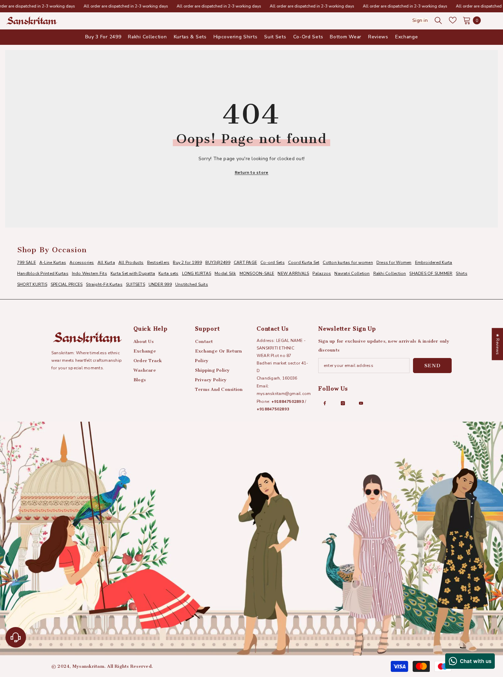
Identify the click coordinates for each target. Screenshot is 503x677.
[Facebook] (324, 403)
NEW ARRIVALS (293, 273)
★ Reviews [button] (497, 344)
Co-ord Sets (272, 262)
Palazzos (321, 273)
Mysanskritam (88, 666)
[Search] (438, 20)
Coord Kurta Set (304, 262)
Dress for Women (394, 262)
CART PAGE (245, 262)
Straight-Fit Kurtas (104, 284)
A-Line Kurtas (52, 262)
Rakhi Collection (389, 273)
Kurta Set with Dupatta (133, 273)
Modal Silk (225, 273)
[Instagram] (342, 403)
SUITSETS (135, 284)
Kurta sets (168, 273)
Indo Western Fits (89, 273)
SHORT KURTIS (32, 284)
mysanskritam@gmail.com (284, 393)
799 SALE (26, 262)
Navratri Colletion (352, 273)
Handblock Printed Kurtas (42, 273)
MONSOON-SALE (257, 273)
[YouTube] (360, 403)
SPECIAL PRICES (66, 284)
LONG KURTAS (196, 273)
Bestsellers (158, 262)
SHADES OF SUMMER (430, 273)
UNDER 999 (160, 284)
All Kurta (106, 262)
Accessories (81, 262)
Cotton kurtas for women (348, 262)
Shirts (461, 273)
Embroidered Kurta (433, 262)
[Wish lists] (452, 20)
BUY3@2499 (217, 262)
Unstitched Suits (191, 284)
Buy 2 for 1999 (187, 262)
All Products (131, 262)
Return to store (252, 172)
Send (432, 365)
